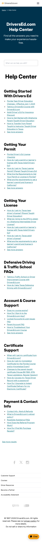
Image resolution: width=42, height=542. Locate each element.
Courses (4, 480)
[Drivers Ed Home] (10, 3)
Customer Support (8, 476)
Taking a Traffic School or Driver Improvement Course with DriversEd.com (21, 280)
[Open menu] (38, 3)
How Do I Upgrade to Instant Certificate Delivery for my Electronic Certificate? (19, 386)
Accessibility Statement (10, 495)
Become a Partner (8, 490)
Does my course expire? (17, 310)
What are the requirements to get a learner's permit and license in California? (22, 182)
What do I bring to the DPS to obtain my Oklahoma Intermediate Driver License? (22, 222)
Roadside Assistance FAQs (18, 420)
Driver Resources (7, 485)
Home (4, 10)
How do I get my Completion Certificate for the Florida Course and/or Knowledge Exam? (21, 364)
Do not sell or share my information (21, 526)
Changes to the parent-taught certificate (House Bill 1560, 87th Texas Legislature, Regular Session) (22, 372)
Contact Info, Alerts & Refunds (20, 411)
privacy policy (30, 521)
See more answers (15, 132)
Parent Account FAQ (15, 324)
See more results (9, 442)
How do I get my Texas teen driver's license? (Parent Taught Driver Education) (20, 213)
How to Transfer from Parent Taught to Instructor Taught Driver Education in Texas (21, 126)
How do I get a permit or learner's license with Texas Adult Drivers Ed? (21, 163)
